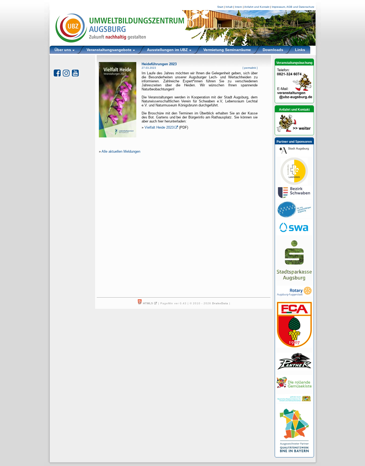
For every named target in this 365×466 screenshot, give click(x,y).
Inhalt (229, 6)
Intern (238, 6)
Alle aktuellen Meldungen (121, 151)
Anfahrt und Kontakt (256, 6)
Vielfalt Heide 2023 (159, 127)
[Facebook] (57, 73)
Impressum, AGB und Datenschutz (293, 6)
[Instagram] (66, 73)
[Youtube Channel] (75, 73)
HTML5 (148, 303)
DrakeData (220, 303)
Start (220, 6)
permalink (250, 67)
